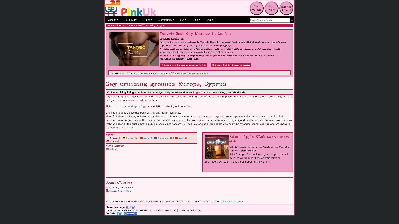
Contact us (111, 210)
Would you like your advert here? (193, 73)
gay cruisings (129, 106)
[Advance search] (292, 20)
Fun (182, 19)
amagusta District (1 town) (119, 191)
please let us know (232, 201)
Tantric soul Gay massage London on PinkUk (185, 65)
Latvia (146, 138)
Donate (181, 210)
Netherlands (164, 138)
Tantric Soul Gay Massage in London (232, 65)
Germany (130, 138)
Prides (146, 19)
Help (195, 19)
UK (111, 141)
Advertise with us (126, 210)
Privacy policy (156, 210)
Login (209, 19)
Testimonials (171, 210)
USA (112, 149)
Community (165, 19)
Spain (181, 138)
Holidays (129, 19)
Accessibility (142, 210)
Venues (112, 19)
